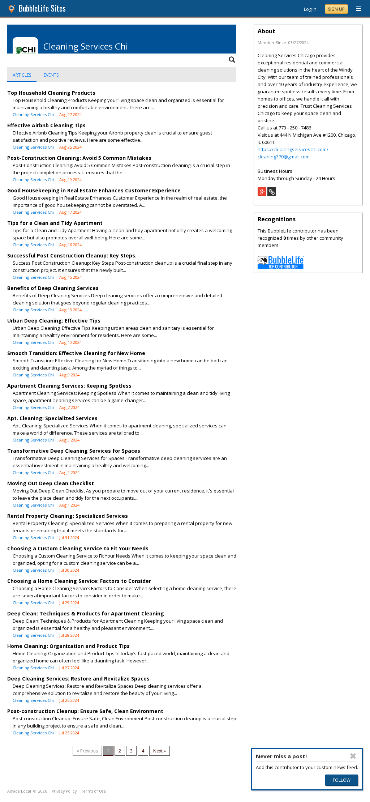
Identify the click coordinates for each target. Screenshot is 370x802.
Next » (159, 751)
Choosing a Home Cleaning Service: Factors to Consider (79, 580)
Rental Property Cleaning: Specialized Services (67, 515)
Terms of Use (93, 791)
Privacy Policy (64, 791)
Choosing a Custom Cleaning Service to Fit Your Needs (78, 548)
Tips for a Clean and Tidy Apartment (55, 222)
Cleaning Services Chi (33, 114)
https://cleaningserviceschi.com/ (293, 149)
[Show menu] (356, 9)
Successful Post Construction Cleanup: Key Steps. (72, 255)
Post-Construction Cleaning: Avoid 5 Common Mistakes (79, 157)
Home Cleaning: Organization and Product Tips (68, 646)
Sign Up (336, 9)
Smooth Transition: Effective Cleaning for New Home (76, 353)
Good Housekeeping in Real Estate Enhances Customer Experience (94, 190)
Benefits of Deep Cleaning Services (53, 288)
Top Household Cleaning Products (51, 92)
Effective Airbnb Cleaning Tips (46, 125)
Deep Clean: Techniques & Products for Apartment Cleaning (85, 613)
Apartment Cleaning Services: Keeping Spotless (69, 385)
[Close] (353, 756)
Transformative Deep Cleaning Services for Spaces (73, 450)
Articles (22, 75)
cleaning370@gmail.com (284, 156)
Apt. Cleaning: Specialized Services (52, 418)
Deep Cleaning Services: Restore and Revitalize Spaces (78, 678)
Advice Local (19, 791)
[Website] (271, 194)
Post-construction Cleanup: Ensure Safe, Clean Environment (85, 711)
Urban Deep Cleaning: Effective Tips (53, 320)
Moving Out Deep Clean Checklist (50, 483)
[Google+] (262, 194)
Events (51, 75)
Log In (310, 9)
